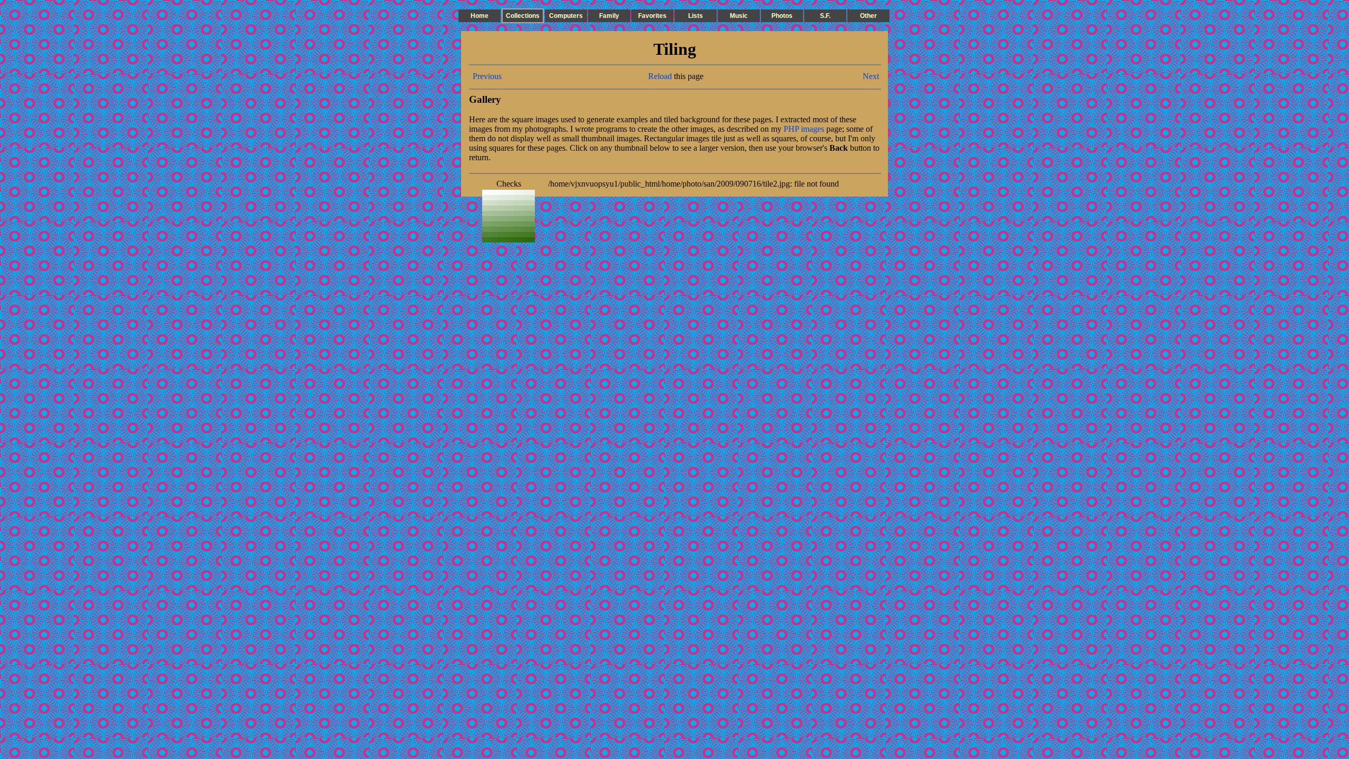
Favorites (652, 16)
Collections (523, 16)
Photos (782, 16)
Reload (660, 76)
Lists (695, 16)
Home (479, 16)
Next (871, 76)
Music (739, 16)
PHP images (804, 128)
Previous (487, 76)
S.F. (825, 16)
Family (609, 16)
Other (868, 16)
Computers (566, 16)
